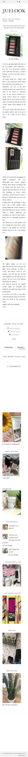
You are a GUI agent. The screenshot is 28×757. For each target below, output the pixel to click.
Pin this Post (15, 334)
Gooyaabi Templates (21, 753)
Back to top (22, 755)
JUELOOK (14, 11)
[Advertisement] (14, 731)
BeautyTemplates (9, 753)
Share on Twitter (15, 331)
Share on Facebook (14, 328)
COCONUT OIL (7, 489)
